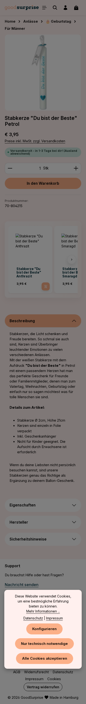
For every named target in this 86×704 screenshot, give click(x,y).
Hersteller (19, 522)
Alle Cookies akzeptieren (44, 658)
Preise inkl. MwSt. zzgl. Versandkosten (35, 141)
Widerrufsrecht (36, 672)
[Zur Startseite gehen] (22, 7)
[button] (14, 259)
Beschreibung (22, 321)
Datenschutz (63, 672)
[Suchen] (55, 7)
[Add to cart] (46, 286)
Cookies (54, 679)
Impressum (34, 679)
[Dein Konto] (65, 7)
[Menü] (44, 7)
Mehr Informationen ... (43, 611)
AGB (16, 672)
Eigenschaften (23, 505)
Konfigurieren (44, 629)
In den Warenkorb (43, 183)
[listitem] (30, 259)
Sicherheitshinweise (28, 539)
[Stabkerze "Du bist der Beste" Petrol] (43, 73)
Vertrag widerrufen (43, 687)
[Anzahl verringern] (10, 168)
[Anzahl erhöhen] (76, 168)
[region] (43, 73)
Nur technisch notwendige (44, 644)
